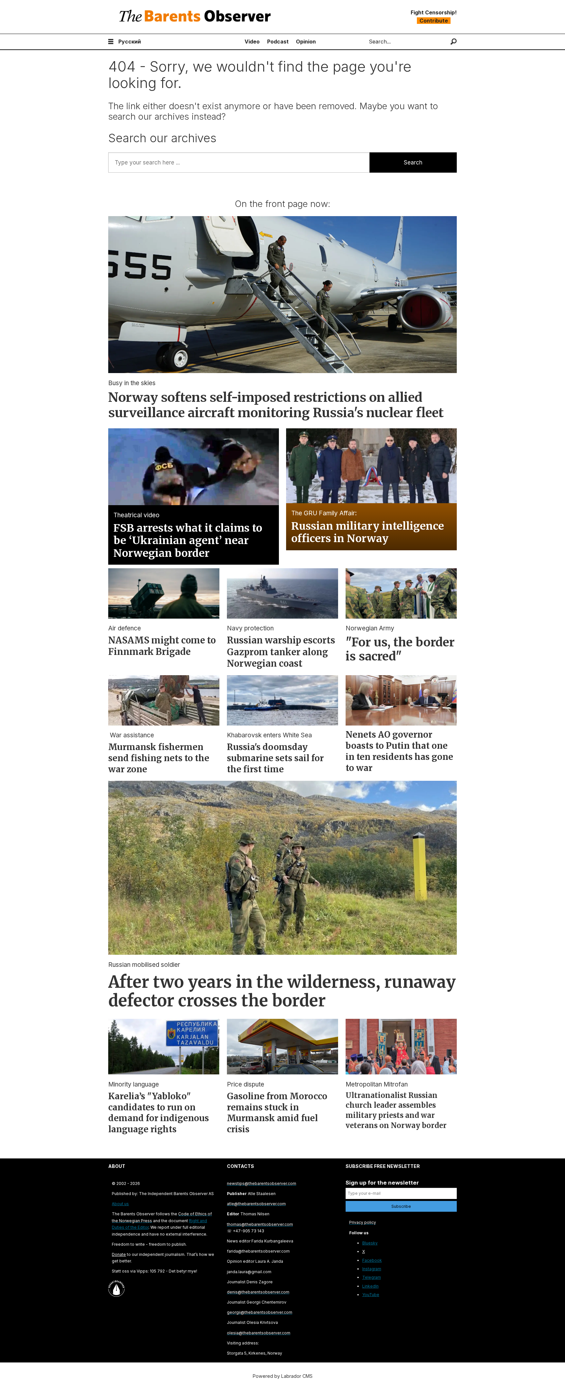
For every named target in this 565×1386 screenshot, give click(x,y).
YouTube (370, 1294)
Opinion (306, 41)
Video (252, 41)
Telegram (371, 1277)
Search (413, 162)
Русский (129, 41)
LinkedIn (370, 1286)
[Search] (454, 41)
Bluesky (370, 1243)
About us (120, 1203)
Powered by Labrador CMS (283, 1376)
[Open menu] (110, 41)
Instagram (371, 1268)
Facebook (372, 1260)
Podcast (278, 41)
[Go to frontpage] (196, 17)
